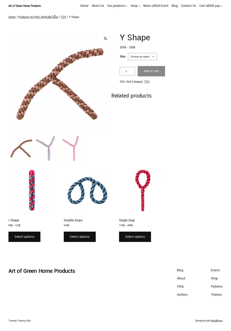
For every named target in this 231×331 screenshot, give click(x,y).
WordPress (217, 320)
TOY (63, 17)
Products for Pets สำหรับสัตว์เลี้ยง (38, 17)
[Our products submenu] (127, 6)
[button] (105, 39)
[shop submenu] (139, 6)
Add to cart (151, 71)
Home (12, 17)
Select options (24, 236)
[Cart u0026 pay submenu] (222, 6)
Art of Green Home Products (24, 5)
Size (122, 56)
